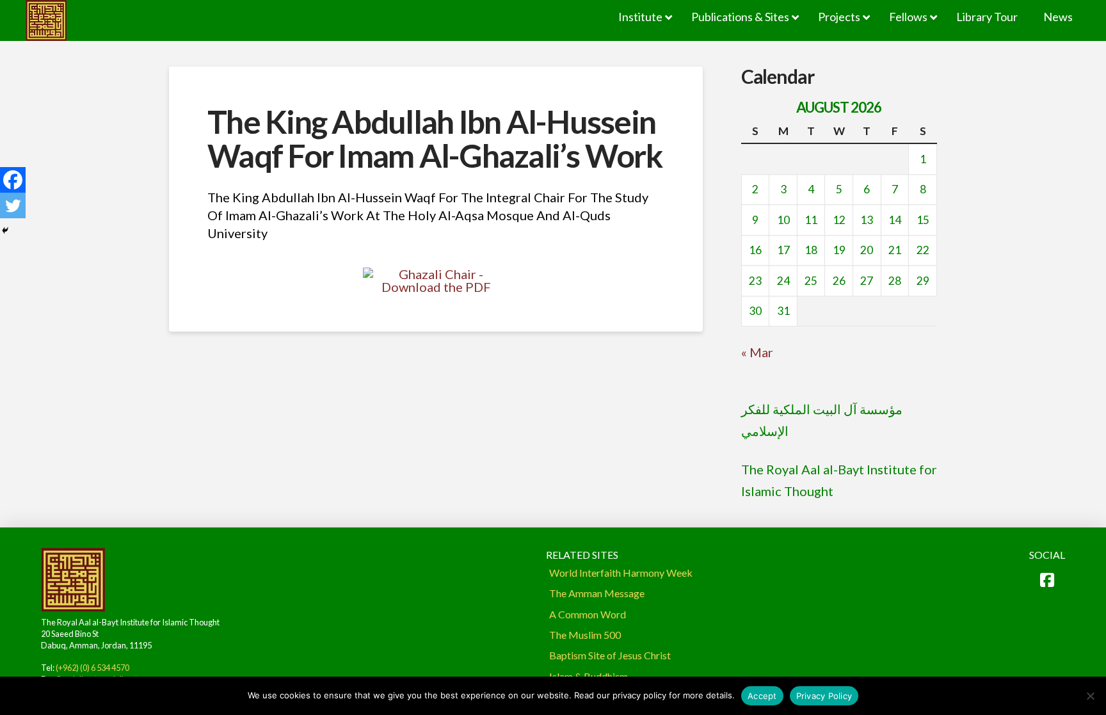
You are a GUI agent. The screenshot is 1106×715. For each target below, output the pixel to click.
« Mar (757, 352)
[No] (1090, 695)
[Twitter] (13, 205)
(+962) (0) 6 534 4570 (92, 668)
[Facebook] (13, 180)
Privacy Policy (824, 696)
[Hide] (5, 230)
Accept (762, 696)
